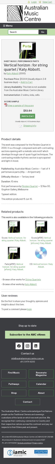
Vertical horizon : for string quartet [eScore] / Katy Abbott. (41, 240)
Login (34, 2)
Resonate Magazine (41, 373)
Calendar (41, 384)
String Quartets (33, 279)
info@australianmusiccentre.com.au (27, 358)
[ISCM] (41, 453)
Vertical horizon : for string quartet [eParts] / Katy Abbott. (13, 267)
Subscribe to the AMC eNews (27, 334)
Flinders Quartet (30, 186)
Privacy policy (37, 443)
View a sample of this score (21, 105)
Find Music (14, 372)
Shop (14, 393)
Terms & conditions (24, 443)
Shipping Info (29, 125)
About (41, 393)
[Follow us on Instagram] (27, 346)
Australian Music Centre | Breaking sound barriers (27, 13)
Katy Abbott (13, 73)
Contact (27, 402)
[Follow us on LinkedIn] (36, 346)
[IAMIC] (17, 453)
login (29, 309)
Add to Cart (27, 82)
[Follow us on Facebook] (19, 346)
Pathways (14, 384)
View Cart (47, 2)
